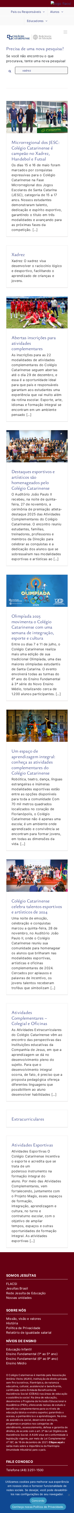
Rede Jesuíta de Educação (26, 1293)
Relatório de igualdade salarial (28, 1332)
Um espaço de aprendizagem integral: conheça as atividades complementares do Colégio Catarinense (33, 762)
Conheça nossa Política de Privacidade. (38, 1506)
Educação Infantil (19, 1349)
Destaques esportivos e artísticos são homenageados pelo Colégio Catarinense (33, 479)
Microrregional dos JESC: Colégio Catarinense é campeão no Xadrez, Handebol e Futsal (36, 150)
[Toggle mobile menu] (66, 32)
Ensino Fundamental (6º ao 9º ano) (32, 1359)
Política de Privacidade (23, 1328)
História (12, 1323)
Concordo (38, 1500)
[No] (69, 1495)
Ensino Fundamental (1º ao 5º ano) (32, 1354)
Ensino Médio (16, 1363)
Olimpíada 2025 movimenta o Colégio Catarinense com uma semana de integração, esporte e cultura (33, 627)
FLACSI (11, 1284)
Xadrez (18, 254)
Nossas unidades (19, 1298)
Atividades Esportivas (32, 1145)
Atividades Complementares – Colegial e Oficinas (29, 1017)
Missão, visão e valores (23, 1319)
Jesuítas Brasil (17, 1288)
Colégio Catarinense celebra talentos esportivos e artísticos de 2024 (37, 906)
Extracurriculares (28, 1119)
